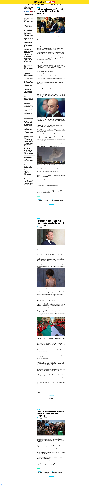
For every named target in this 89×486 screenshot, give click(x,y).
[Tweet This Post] (28, 11)
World (57, 4)
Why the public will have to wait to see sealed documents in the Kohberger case (28, 22)
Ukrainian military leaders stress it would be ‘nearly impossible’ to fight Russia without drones (28, 184)
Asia (35, 4)
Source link (38, 196)
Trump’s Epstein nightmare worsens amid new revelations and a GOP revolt (28, 39)
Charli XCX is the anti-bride (27, 116)
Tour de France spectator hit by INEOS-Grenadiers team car (28, 151)
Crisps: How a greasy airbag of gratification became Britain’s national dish (28, 167)
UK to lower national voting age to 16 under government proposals (28, 178)
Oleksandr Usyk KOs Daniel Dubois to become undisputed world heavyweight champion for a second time (28, 144)
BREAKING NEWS (38, 4)
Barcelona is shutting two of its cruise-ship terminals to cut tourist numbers (28, 106)
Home (28, 4)
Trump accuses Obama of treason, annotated (28, 76)
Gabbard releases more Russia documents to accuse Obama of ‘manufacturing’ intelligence (28, 42)
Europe (46, 4)
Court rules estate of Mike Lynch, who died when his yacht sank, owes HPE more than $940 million (28, 82)
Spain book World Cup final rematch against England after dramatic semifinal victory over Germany (28, 30)
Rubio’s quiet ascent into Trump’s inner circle (28, 132)
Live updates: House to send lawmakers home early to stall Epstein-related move (28, 73)
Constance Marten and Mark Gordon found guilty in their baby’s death (28, 164)
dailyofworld (40, 222)
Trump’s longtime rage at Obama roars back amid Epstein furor (28, 59)
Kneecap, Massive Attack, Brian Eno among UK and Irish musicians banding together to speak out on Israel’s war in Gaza (28, 171)
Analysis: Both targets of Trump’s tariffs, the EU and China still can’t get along (28, 79)
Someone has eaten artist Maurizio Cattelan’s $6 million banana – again (28, 119)
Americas (33, 4)
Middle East (52, 4)
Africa (30, 4)
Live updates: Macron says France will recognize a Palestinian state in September (28, 19)
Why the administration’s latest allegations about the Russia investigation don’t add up (28, 89)
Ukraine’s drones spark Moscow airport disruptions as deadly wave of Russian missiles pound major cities (28, 129)
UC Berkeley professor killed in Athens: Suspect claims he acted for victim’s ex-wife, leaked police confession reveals (28, 136)
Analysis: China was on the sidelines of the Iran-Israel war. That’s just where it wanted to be (28, 175)
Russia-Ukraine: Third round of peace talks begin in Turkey (28, 49)
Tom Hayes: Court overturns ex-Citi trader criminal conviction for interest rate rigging (28, 62)
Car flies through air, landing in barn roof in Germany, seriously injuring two (28, 110)
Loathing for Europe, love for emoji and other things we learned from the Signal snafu (28, 8)
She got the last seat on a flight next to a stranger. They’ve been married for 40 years (28, 103)
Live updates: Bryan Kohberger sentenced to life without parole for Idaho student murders (28, 46)
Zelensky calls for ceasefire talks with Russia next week (28, 148)
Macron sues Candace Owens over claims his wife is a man (28, 52)
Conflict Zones (42, 4)
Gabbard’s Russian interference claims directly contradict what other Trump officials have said (28, 92)
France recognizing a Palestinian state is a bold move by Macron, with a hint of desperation (28, 15)
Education (60, 4)
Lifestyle (49, 4)
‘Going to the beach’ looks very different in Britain (28, 85)
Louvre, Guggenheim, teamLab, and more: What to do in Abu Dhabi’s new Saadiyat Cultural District (28, 113)
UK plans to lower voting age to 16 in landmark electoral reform (28, 181)
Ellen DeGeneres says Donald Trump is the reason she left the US (28, 122)
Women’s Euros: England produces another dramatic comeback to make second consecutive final (28, 69)
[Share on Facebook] (25, 11)
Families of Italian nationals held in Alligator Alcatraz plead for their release (28, 96)
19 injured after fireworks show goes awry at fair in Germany (28, 157)
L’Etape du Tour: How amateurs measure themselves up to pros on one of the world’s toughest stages (28, 160)
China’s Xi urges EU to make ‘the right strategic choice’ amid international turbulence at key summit (28, 26)
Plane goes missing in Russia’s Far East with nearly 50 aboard (28, 36)
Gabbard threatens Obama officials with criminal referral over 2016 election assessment (28, 154)
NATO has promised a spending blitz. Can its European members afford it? (28, 125)
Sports (55, 4)
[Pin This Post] (31, 11)
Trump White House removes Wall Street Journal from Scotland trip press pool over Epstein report (28, 99)
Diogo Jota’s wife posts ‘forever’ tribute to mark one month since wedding (28, 66)
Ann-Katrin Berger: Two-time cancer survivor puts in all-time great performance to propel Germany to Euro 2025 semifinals (28, 140)
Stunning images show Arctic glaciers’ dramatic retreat (28, 33)
